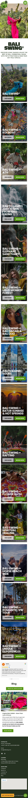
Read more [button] (4, 675)
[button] (25, 3)
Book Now (3, 773)
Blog (2, 775)
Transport (3, 768)
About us (3, 770)
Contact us (4, 772)
